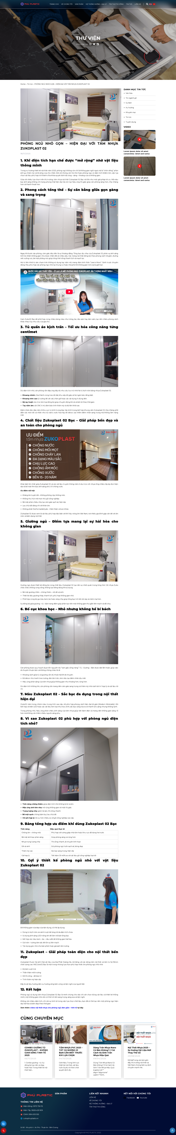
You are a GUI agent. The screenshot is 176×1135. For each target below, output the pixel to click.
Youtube (143, 1098)
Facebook (131, 1098)
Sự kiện (129, 103)
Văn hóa (129, 93)
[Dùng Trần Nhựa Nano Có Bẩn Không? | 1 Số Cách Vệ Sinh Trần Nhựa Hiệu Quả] (105, 1034)
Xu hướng (130, 108)
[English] (150, 4)
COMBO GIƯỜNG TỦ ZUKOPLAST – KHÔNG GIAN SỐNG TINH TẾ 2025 (36, 1051)
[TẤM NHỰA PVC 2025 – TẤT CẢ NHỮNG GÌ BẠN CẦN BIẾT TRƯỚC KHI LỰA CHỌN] (71, 1034)
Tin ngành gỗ (131, 98)
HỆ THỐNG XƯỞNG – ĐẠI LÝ (96, 4)
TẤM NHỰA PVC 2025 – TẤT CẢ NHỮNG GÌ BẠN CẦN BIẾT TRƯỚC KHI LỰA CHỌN (71, 1051)
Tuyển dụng (131, 122)
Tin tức (129, 4)
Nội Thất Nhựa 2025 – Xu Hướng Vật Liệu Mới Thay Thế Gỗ (139, 1050)
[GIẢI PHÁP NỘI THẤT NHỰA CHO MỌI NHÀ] (29, 5)
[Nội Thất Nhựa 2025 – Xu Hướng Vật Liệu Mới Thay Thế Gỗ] (140, 1034)
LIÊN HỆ (138, 4)
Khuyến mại (130, 112)
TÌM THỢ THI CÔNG (116, 4)
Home (22, 84)
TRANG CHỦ (54, 4)
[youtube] (94, 44)
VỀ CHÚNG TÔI (67, 4)
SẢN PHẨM (79, 4)
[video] (140, 139)
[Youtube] (98, 44)
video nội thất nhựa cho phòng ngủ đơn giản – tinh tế (53, 1008)
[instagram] (90, 44)
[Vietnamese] (154, 4)
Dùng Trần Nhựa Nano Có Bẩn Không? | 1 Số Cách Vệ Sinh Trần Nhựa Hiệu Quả (104, 1051)
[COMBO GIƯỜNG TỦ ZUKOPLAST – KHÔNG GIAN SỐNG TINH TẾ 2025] (36, 1034)
